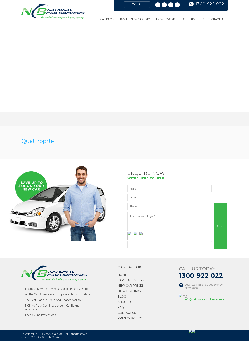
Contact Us (216, 19)
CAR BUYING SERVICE (114, 19)
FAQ (121, 307)
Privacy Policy (130, 318)
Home (95, 19)
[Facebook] (177, 4)
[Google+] (157, 4)
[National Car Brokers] (53, 18)
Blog (183, 19)
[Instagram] (164, 4)
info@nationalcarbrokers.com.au (205, 299)
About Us (197, 19)
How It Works (166, 19)
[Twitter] (170, 4)
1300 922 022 (210, 3)
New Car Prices (142, 19)
